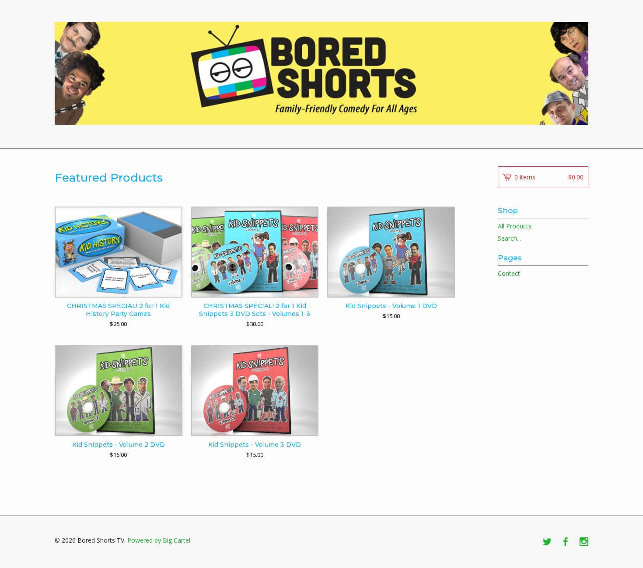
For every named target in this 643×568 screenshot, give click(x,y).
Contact (509, 273)
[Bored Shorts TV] (321, 73)
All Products (514, 226)
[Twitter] (547, 542)
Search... (509, 238)
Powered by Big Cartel (158, 540)
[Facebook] (565, 542)
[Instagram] (584, 542)
